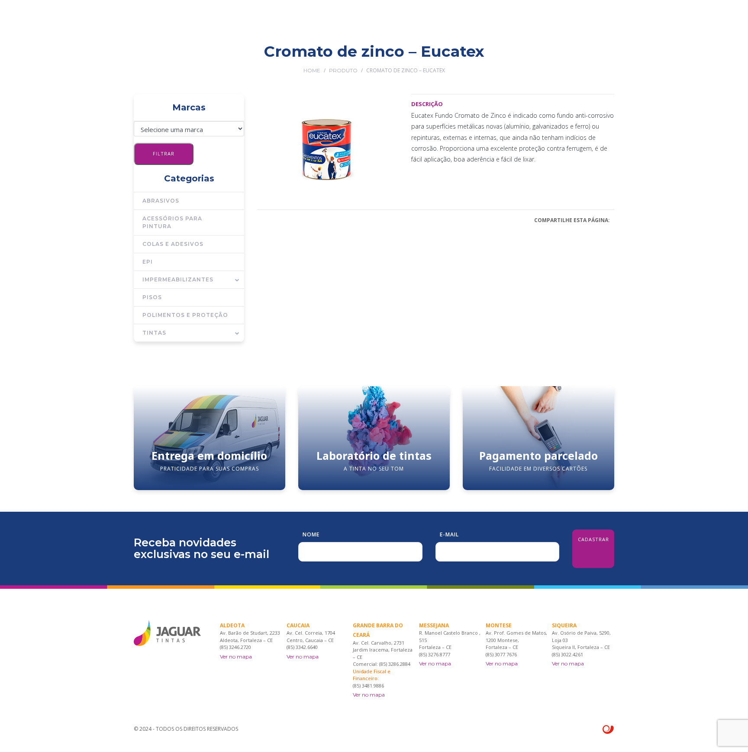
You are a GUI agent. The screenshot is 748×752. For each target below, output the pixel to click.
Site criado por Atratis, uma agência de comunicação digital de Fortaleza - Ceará (608, 730)
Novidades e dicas (499, 57)
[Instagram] (611, 57)
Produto (343, 70)
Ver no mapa (236, 656)
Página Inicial (248, 57)
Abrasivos (160, 200)
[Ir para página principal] (167, 22)
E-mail (449, 534)
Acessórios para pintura (172, 222)
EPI (147, 261)
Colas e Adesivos (172, 244)
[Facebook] (598, 57)
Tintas (154, 332)
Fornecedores (435, 57)
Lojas (391, 57)
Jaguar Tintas (303, 57)
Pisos (152, 297)
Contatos (556, 57)
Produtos (354, 57)
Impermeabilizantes (177, 279)
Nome (311, 534)
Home (311, 70)
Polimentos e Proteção (185, 315)
